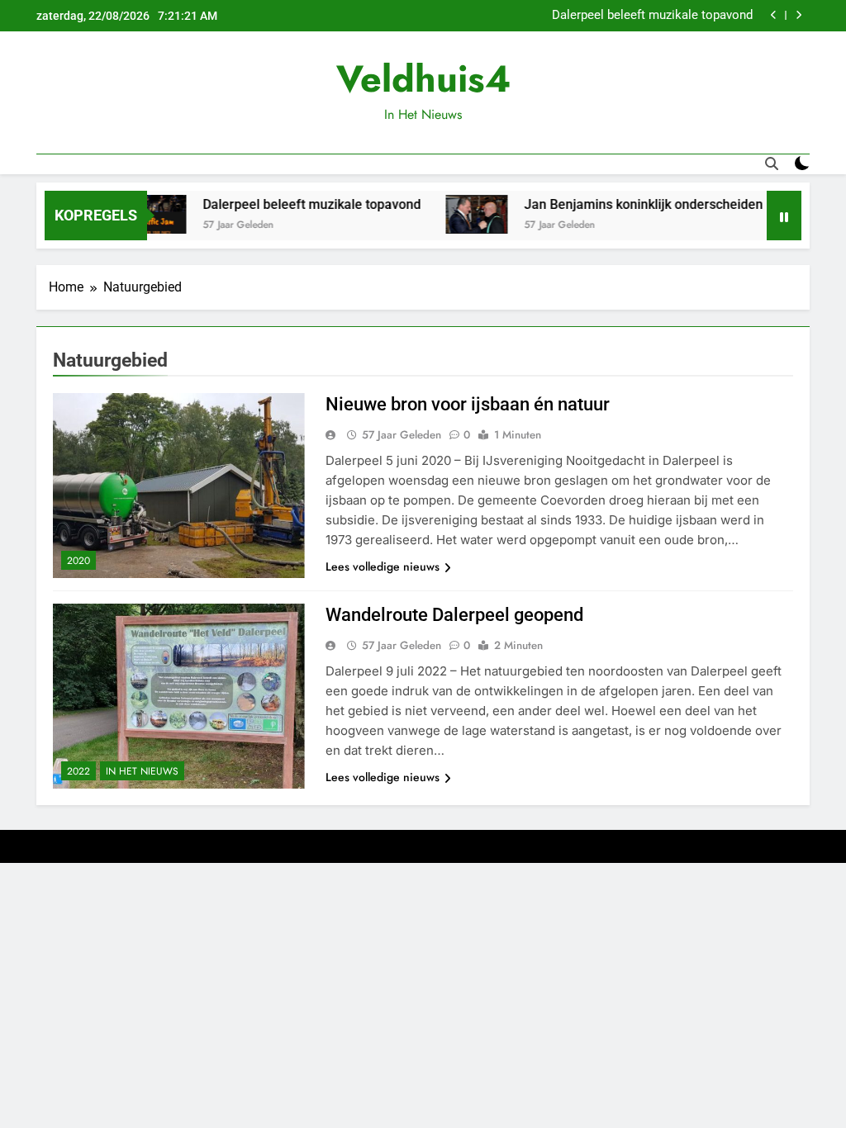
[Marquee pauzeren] (784, 215)
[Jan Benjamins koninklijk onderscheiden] (457, 214)
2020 (78, 560)
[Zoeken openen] (771, 163)
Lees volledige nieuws (383, 566)
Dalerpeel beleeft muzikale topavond (652, 15)
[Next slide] (798, 15)
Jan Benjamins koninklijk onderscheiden (624, 204)
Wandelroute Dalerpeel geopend (454, 614)
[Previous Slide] (774, 15)
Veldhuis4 (423, 79)
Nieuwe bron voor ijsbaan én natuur (468, 404)
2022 (78, 771)
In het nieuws (142, 771)
